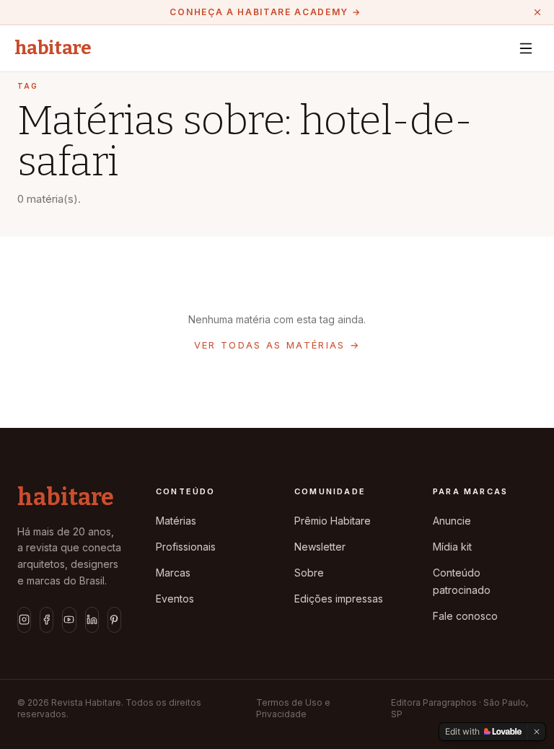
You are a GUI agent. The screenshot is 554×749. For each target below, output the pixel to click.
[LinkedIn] (92, 620)
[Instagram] (24, 620)
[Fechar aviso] (537, 12)
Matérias (176, 520)
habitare (53, 48)
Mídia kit (452, 546)
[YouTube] (69, 620)
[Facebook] (46, 620)
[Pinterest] (114, 620)
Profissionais (186, 546)
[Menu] (526, 48)
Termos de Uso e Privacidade (293, 708)
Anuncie (452, 520)
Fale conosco (465, 616)
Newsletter (320, 546)
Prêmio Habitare (332, 520)
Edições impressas (338, 598)
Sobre (309, 572)
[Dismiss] (536, 731)
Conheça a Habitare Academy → (265, 11)
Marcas (173, 572)
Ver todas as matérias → (277, 345)
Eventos (175, 598)
